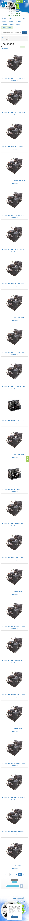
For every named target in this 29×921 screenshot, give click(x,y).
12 (20, 874)
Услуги (23, 18)
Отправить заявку (6, 27)
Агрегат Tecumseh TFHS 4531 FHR (13, 386)
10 (13, 874)
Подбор (27, 459)
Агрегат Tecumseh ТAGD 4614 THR (13, 78)
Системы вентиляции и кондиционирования (19, 897)
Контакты (4, 24)
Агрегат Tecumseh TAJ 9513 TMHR (13, 592)
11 (16, 874)
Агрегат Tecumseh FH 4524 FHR (12, 489)
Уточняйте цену (14, 80)
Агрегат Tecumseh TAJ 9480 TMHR (13, 729)
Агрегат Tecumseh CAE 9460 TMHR (13, 797)
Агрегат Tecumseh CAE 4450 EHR (13, 831)
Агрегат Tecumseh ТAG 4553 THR (13, 249)
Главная (4, 18)
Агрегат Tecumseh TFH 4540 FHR (13, 318)
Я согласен (14, 917)
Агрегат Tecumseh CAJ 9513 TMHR (13, 626)
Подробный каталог (15, 24)
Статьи (17, 18)
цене (22, 47)
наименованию (15, 47)
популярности (4, 48)
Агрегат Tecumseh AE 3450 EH (12, 866)
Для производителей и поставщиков (19, 903)
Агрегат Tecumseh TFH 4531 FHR (13, 352)
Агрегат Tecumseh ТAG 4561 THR (13, 215)
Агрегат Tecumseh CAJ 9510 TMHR (13, 695)
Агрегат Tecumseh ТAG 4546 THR (13, 284)
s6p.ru (14, 882)
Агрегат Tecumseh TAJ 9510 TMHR (13, 660)
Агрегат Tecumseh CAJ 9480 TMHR (13, 763)
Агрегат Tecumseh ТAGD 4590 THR (13, 181)
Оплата (4, 21)
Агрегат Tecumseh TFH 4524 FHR (13, 455)
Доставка (11, 21)
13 (23, 874)
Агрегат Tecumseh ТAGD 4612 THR (13, 112)
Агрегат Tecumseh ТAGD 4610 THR (13, 147)
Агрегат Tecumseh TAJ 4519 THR (12, 523)
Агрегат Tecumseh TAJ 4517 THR (12, 557)
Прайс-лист (19, 21)
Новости (11, 18)
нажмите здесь (11, 915)
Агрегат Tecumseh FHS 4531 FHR (13, 421)
